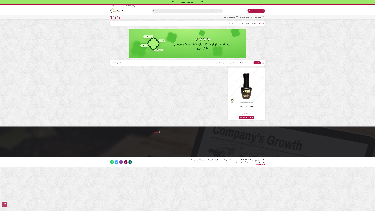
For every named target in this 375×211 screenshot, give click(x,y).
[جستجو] (154, 11)
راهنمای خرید (262, 6)
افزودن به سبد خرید (245, 117)
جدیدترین (232, 63)
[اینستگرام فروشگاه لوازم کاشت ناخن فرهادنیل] (4, 204)
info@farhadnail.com (116, 6)
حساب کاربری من (244, 17)
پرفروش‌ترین (240, 63)
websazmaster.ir (259, 164)
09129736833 (130, 6)
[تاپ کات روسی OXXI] (246, 86)
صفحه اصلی (257, 17)
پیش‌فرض (257, 63)
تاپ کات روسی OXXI (246, 106)
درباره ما (255, 6)
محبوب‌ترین (249, 63)
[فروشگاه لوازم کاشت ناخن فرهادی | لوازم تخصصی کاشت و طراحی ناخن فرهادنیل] (117, 11)
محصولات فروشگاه (229, 17)
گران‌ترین (217, 63)
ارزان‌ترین (224, 63)
